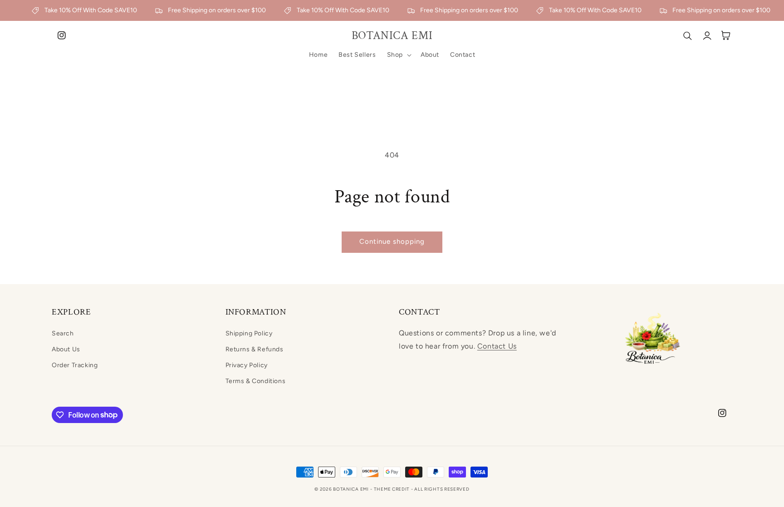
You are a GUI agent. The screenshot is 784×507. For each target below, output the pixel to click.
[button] (398, 54)
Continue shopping (392, 241)
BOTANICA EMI (350, 489)
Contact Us (497, 346)
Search (63, 333)
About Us (66, 349)
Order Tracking (75, 365)
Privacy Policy (246, 365)
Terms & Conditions (255, 381)
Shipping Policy (249, 333)
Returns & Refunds (254, 349)
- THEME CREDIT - (392, 489)
